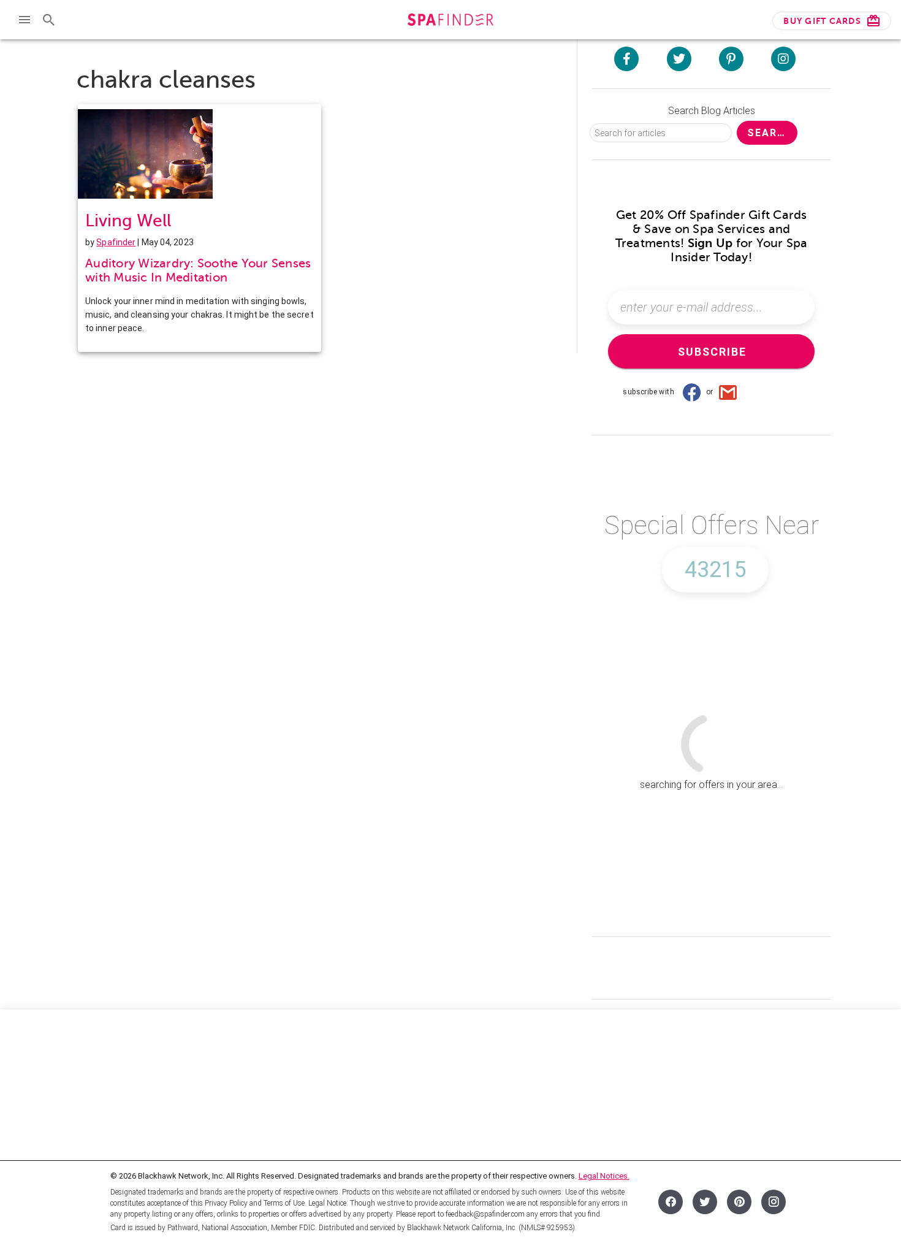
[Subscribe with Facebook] (691, 392)
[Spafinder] (450, 21)
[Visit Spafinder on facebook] (626, 59)
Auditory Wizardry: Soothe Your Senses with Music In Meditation (198, 270)
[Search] (49, 19)
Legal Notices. (604, 1175)
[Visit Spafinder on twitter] (679, 59)
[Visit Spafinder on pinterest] (731, 59)
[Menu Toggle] (24, 19)
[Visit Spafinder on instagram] (783, 59)
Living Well (128, 220)
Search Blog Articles (711, 111)
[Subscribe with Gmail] (728, 392)
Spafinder (115, 242)
